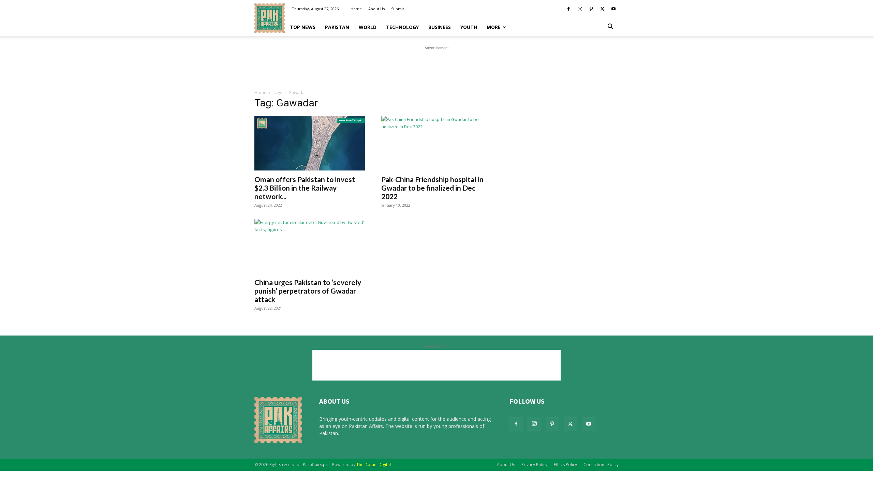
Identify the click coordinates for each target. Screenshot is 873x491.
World (367, 27)
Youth (468, 27)
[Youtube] (613, 9)
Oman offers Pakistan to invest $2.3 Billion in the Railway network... (304, 187)
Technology (402, 27)
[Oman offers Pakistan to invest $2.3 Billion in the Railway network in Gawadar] (309, 143)
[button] (610, 27)
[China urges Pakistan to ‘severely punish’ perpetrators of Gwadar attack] (309, 246)
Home (356, 8)
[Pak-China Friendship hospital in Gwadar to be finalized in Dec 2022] (436, 143)
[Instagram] (580, 9)
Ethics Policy (565, 464)
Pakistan (337, 27)
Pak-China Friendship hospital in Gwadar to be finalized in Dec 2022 (432, 187)
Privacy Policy (534, 464)
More (494, 27)
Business (439, 27)
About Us (376, 8)
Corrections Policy (601, 464)
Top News (302, 27)
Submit (397, 8)
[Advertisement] (436, 66)
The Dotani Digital (373, 464)
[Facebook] (568, 9)
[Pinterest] (591, 9)
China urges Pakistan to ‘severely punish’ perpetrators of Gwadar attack (307, 290)
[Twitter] (602, 9)
